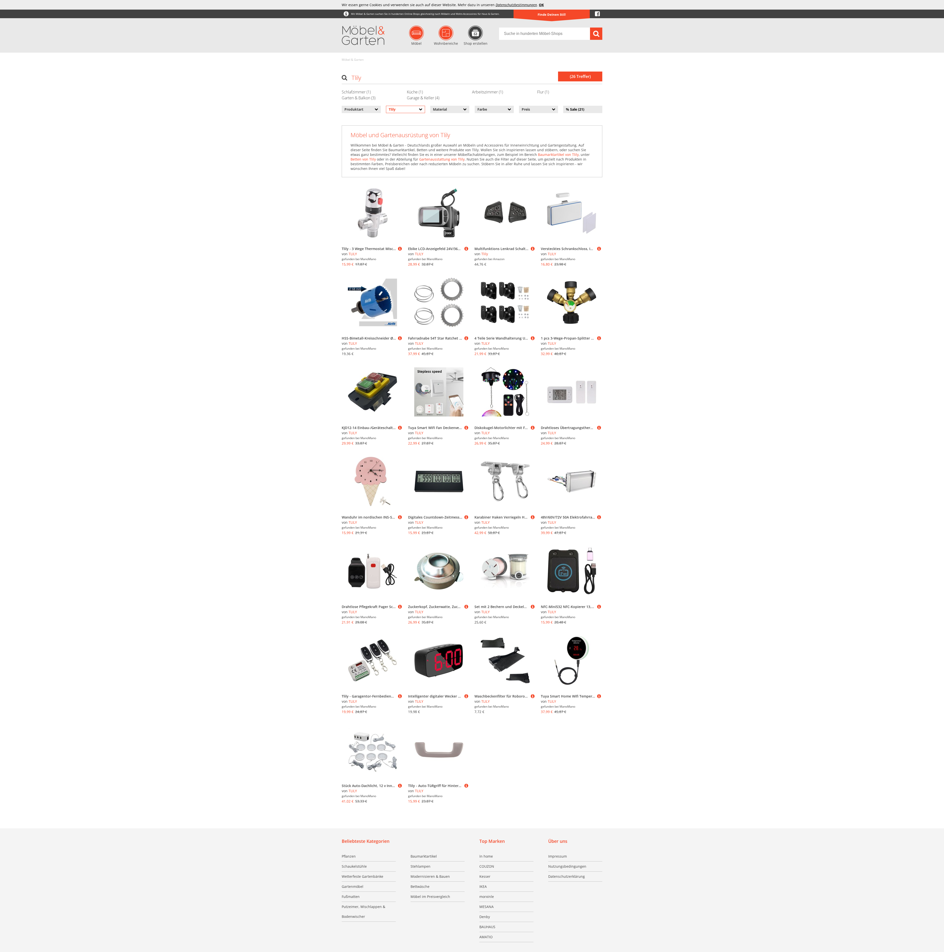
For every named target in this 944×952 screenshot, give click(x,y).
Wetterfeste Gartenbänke (362, 876)
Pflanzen (349, 856)
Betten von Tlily (363, 159)
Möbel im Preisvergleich (430, 896)
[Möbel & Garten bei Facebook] (597, 13)
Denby (484, 916)
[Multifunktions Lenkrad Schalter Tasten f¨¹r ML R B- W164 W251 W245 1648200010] (533, 248)
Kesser (484, 876)
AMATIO (486, 937)
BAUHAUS (487, 926)
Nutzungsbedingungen (567, 866)
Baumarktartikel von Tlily (558, 154)
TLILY (353, 254)
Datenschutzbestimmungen (516, 4)
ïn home (486, 856)
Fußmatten (351, 896)
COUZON (486, 866)
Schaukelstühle (354, 866)
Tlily (484, 254)
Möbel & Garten (353, 60)
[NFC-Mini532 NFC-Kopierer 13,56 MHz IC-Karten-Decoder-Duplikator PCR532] (599, 606)
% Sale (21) (575, 109)
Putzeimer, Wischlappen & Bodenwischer (363, 911)
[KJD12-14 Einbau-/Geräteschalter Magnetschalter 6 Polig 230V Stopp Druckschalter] (400, 427)
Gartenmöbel (352, 886)
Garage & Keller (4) (423, 98)
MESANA (486, 906)
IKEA (483, 886)
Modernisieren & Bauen (430, 876)
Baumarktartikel (424, 856)
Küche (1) (415, 92)
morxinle (486, 896)
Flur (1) (543, 92)
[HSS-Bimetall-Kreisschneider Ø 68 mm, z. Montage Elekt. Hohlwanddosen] (400, 338)
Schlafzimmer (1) (356, 92)
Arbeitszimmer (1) (487, 92)
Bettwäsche (420, 886)
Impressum (557, 856)
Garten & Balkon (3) (358, 98)
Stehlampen (420, 866)
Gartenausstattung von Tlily (442, 159)
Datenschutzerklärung (566, 876)
